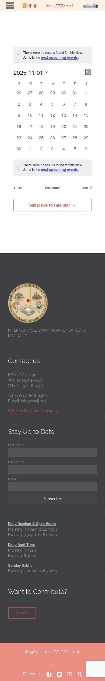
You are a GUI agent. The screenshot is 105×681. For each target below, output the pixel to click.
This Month (52, 188)
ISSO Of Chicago (65, 652)
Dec (85, 188)
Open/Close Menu (10, 5)
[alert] (52, 167)
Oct (20, 188)
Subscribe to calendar (49, 205)
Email (12, 479)
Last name (16, 462)
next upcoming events (59, 57)
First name (16, 445)
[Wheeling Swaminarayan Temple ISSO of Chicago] (59, 5)
